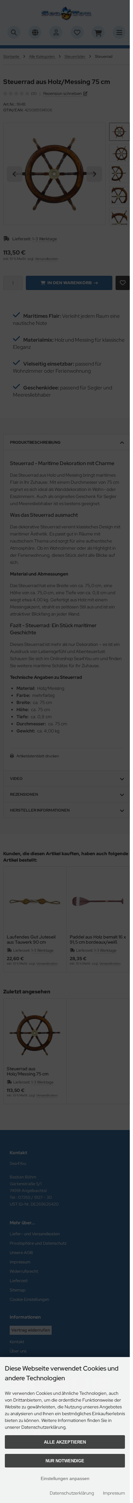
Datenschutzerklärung (72, 1493)
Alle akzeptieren (65, 1442)
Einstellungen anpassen (65, 1478)
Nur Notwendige (65, 1460)
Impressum (114, 1493)
